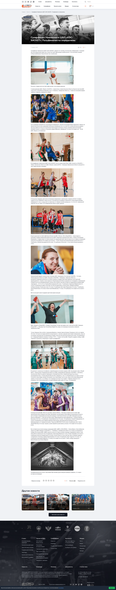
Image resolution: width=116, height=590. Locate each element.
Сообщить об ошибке (70, 547)
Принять (112, 587)
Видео (81, 543)
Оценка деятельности (27, 554)
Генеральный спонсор (27, 550)
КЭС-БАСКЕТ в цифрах (27, 557)
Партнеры (24, 552)
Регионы (57, 1)
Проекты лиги (40, 538)
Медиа (67, 6)
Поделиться (81, 480)
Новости (37, 6)
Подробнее (61, 587)
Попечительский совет (28, 545)
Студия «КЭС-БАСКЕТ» (57, 546)
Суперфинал (47, 6)
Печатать (71, 480)
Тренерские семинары (42, 549)
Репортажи (83, 546)
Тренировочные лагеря (42, 554)
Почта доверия (69, 545)
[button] (22, 528)
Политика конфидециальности (57, 584)
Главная (23, 12)
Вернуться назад (36, 480)
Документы (48, 1)
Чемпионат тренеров (41, 560)
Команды (65, 1)
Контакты (74, 1)
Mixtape (82, 550)
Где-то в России (40, 551)
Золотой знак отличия (27, 547)
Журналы (82, 548)
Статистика (75, 6)
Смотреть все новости (58, 514)
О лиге (40, 1)
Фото (81, 541)
